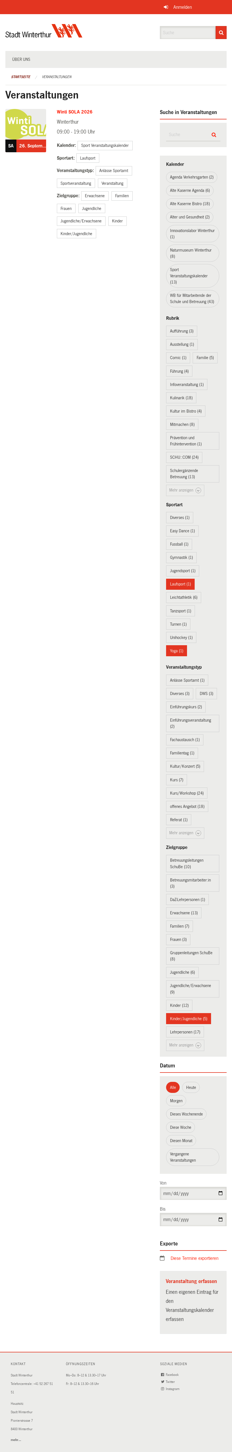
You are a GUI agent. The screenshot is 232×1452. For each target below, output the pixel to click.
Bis (163, 1209)
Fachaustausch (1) (185, 739)
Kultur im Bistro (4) (186, 411)
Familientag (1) (182, 753)
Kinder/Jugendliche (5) (188, 1018)
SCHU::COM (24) (184, 457)
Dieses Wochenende (186, 1114)
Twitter (171, 1382)
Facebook (172, 1375)
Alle (173, 1087)
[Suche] (221, 32)
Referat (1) (179, 820)
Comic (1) (178, 357)
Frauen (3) (178, 939)
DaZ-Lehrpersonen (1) (187, 899)
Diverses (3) (180, 693)
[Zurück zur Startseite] (44, 35)
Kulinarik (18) (181, 398)
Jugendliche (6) (182, 972)
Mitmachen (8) (182, 424)
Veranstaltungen (56, 77)
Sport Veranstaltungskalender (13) (189, 275)
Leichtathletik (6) (183, 597)
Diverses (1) (180, 517)
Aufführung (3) (182, 331)
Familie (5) (205, 357)
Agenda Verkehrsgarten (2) (192, 177)
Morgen (176, 1101)
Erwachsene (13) (184, 913)
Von (163, 1183)
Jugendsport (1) (183, 571)
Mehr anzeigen (181, 490)
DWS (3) (206, 693)
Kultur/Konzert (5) (185, 766)
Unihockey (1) (181, 637)
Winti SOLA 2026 (75, 112)
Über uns (21, 59)
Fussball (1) (179, 544)
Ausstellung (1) (182, 344)
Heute (191, 1087)
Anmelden (182, 7)
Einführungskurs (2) (186, 707)
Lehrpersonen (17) (185, 1032)
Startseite (20, 77)
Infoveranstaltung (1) (187, 384)
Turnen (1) (178, 624)
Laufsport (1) (180, 584)
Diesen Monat (181, 1140)
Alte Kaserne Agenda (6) (190, 190)
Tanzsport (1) (180, 611)
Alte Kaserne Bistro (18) (190, 203)
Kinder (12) (179, 1005)
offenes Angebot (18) (187, 806)
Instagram (173, 1389)
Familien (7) (179, 926)
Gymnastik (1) (181, 557)
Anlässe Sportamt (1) (187, 680)
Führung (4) (179, 371)
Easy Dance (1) (182, 531)
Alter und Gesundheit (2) (190, 217)
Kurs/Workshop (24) (187, 793)
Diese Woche (180, 1127)
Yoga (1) (176, 651)
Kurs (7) (176, 780)
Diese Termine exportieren (194, 1258)
